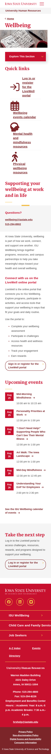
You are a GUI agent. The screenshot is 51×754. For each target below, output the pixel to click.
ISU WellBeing (19, 615)
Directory (14, 655)
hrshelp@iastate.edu (25, 722)
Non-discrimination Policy (25, 735)
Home (10, 18)
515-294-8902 (13, 224)
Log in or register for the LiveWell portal (23, 564)
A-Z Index (15, 648)
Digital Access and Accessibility (25, 739)
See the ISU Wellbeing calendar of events (24, 511)
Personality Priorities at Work (30, 413)
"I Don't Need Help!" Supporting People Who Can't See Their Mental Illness (30, 433)
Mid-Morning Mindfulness (24, 396)
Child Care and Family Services (25, 625)
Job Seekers (18, 635)
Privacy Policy (26, 732)
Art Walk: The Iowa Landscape (27, 454)
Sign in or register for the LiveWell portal (23, 365)
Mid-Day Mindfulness (29, 470)
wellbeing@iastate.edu (19, 219)
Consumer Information (25, 742)
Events (36, 648)
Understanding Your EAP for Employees (28, 485)
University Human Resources (23, 10)
